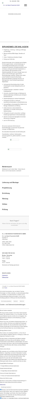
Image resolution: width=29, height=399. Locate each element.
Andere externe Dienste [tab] (5, 349)
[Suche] (21, 5)
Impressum (5, 275)
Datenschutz (5, 277)
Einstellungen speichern (6, 387)
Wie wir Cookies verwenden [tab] (6, 310)
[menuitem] (21, 5)
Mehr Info (22, 301)
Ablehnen (16, 301)
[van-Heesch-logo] (12, 5)
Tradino (5, 287)
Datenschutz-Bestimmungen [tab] (6, 378)
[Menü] (25, 5)
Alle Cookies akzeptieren (6, 301)
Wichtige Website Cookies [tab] (5, 330)
